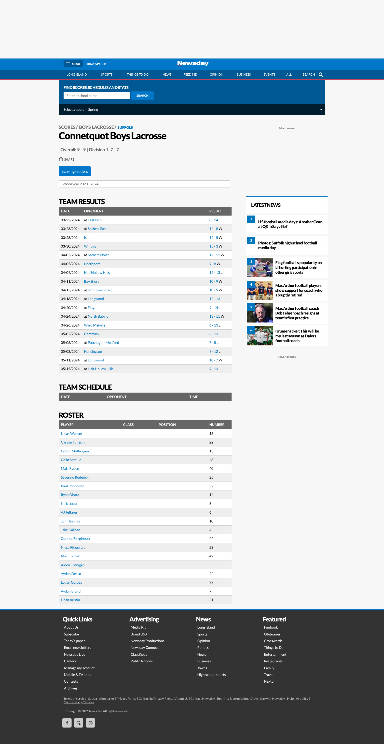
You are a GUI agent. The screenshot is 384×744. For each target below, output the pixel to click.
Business (244, 74)
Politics (203, 647)
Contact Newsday (202, 698)
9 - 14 (214, 307)
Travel (268, 674)
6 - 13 (214, 325)
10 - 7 (214, 360)
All (289, 74)
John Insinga (70, 521)
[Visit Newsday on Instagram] (90, 723)
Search (142, 95)
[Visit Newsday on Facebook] (67, 723)
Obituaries (272, 634)
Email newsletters (77, 647)
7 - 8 (213, 342)
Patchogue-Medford (103, 342)
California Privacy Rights (156, 698)
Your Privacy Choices (79, 702)
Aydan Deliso (71, 573)
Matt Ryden (70, 468)
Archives (70, 688)
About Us (71, 627)
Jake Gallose (70, 530)
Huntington (93, 351)
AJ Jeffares (69, 512)
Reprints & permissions (233, 698)
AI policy (302, 698)
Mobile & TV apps (77, 674)
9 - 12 (214, 351)
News (166, 74)
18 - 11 (215, 316)
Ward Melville (94, 325)
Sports (106, 74)
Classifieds (139, 654)
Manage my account (79, 668)
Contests (71, 681)
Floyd (92, 307)
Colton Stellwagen (75, 451)
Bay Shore (91, 281)
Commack (91, 334)
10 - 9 (214, 281)
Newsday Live (74, 654)
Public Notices (142, 661)
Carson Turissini (73, 442)
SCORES (67, 127)
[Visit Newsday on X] (78, 723)
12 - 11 (215, 255)
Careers (70, 661)
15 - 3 (214, 246)
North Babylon (99, 316)
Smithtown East (100, 290)
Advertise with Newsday (268, 698)
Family (269, 668)
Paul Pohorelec (72, 486)
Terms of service (75, 698)
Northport (92, 264)
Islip (87, 237)
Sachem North (99, 255)
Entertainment (275, 654)
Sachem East (97, 228)
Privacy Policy (126, 698)
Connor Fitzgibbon (75, 538)
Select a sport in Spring (81, 109)
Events (269, 74)
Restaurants (273, 661)
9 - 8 (213, 264)
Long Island (77, 74)
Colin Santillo (71, 460)
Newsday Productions (147, 641)
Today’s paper (74, 641)
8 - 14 (214, 220)
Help (290, 698)
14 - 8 (214, 228)
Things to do (137, 74)
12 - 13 (215, 272)
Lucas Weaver (71, 433)
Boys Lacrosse (96, 127)
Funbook (271, 627)
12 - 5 (214, 237)
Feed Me (190, 74)
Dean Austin (70, 600)
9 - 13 (214, 369)
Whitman (91, 246)
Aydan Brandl (71, 591)
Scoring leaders (75, 171)
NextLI (269, 681)
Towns (202, 668)
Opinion (216, 74)
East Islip (95, 220)
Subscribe (71, 634)
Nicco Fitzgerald (73, 547)
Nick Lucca (69, 503)
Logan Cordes (71, 582)
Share (69, 159)
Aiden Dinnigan (73, 565)
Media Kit (138, 627)
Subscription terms (101, 698)
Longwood (96, 298)
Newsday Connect (145, 647)
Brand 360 (139, 634)
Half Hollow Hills (97, 272)
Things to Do (274, 647)
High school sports (211, 674)
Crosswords (273, 641)
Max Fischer (70, 556)
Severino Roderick (74, 477)
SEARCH (309, 74)
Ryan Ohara (70, 494)
